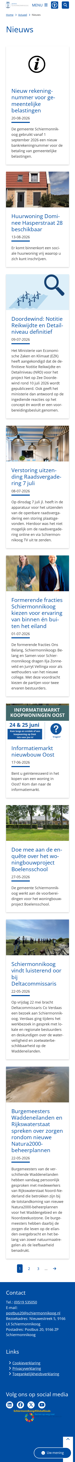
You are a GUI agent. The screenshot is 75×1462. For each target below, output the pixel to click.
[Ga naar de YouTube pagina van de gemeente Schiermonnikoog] (41, 1405)
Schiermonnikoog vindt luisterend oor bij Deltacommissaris (36, 974)
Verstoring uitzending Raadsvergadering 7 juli (36, 477)
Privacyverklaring (26, 1368)
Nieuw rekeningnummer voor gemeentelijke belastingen (33, 101)
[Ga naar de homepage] (17, 5)
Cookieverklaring (26, 1363)
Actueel (22, 15)
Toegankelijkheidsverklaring (35, 1373)
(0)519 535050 (25, 1302)
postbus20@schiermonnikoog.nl (33, 1313)
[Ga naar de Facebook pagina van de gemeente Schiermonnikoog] (20, 1405)
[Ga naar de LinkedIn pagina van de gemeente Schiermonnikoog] (9, 1405)
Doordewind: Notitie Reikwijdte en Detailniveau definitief (37, 325)
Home (9, 15)
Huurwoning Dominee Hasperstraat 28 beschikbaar (37, 222)
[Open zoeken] (65, 5)
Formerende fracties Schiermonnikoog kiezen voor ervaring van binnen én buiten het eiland (37, 613)
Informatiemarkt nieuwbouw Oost (32, 751)
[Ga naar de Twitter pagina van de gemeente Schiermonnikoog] (31, 1405)
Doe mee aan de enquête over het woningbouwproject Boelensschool (36, 859)
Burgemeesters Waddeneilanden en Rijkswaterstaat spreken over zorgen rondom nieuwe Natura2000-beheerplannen (37, 1131)
